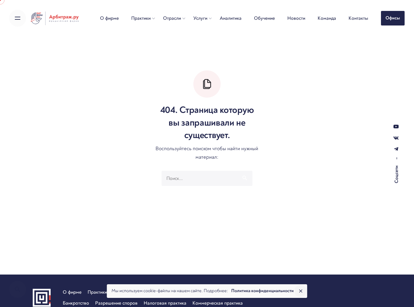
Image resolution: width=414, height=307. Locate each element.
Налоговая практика (165, 303)
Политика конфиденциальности (262, 291)
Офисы (393, 18)
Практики (97, 292)
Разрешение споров (116, 303)
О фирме (72, 292)
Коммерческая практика (217, 303)
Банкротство (76, 303)
